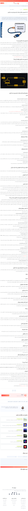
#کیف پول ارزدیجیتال (15, 401)
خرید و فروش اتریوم (23, 503)
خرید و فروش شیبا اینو (23, 508)
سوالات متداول (14, 503)
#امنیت (24, 401)
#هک (22, 401)
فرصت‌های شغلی (4, 505)
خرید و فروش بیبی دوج (23, 385)
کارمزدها (14, 505)
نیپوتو (19, 384)
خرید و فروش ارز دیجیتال (23, 500)
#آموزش (26, 401)
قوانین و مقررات (4, 500)
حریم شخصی (4, 503)
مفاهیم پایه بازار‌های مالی (19, 424)
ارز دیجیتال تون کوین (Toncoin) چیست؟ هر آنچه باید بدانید (16, 111)
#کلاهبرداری (19, 401)
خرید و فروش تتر (23, 505)
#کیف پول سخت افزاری (10, 401)
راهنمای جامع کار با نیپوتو (14, 500)
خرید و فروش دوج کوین (23, 506)
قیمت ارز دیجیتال (7, 395)
